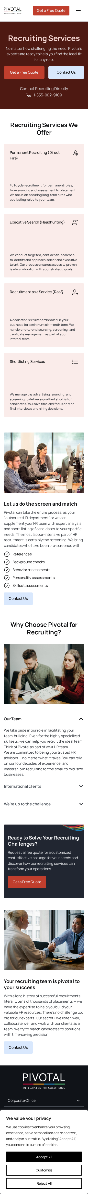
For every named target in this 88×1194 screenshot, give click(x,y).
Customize (44, 1170)
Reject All (44, 1183)
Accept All (44, 1157)
